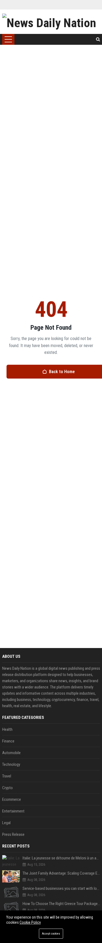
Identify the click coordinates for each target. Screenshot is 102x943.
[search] (98, 39)
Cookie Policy (30, 922)
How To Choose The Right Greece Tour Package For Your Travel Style (61, 903)
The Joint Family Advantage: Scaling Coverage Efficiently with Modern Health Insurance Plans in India (61, 873)
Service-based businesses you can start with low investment (61, 888)
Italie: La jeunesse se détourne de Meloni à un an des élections (61, 858)
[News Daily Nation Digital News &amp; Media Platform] (51, 22)
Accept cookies (51, 933)
